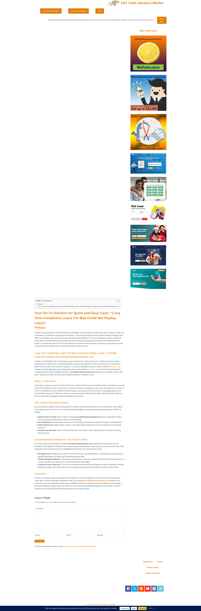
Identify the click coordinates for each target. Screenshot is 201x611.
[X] (135, 589)
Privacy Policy (152, 567)
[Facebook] (128, 589)
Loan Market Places (51, 11)
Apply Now (162, 20)
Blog (100, 11)
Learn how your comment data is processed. (80, 546)
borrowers (92, 369)
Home (159, 562)
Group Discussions (78, 11)
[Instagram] (154, 589)
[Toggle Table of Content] (116, 301)
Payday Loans (115, 367)
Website (100, 535)
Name (38, 535)
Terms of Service (152, 573)
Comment (39, 508)
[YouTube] (148, 589)
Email (69, 535)
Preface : (40, 304)
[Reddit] (141, 589)
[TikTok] (161, 589)
